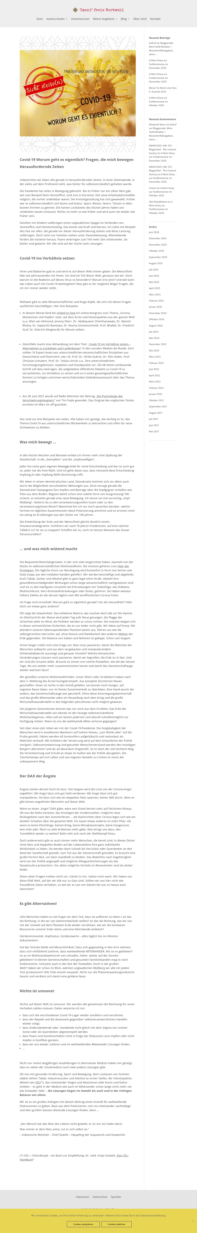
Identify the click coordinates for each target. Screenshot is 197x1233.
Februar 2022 (156, 387)
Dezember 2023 (158, 344)
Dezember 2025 (158, 238)
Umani (152, 188)
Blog (124, 19)
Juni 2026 (154, 232)
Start (39, 19)
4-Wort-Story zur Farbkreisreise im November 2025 (158, 77)
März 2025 (155, 294)
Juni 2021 (154, 425)
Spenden (116, 1196)
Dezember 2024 (158, 313)
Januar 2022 (155, 394)
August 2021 (156, 412)
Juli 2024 (153, 331)
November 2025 (158, 244)
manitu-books (55, 19)
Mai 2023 (154, 350)
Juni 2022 (154, 369)
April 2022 (154, 375)
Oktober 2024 (156, 319)
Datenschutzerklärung (152, 1215)
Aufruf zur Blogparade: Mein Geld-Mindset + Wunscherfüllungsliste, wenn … (162, 132)
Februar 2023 (156, 362)
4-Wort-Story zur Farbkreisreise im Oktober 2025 (158, 101)
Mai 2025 (154, 282)
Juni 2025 (154, 275)
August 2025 (156, 263)
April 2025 (154, 288)
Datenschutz (100, 1196)
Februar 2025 (156, 300)
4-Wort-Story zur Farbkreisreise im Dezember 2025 (158, 64)
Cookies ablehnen (116, 1224)
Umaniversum (80, 19)
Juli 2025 (153, 269)
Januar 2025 (155, 306)
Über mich (140, 19)
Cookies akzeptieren (83, 1224)
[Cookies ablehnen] (193, 1220)
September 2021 (158, 406)
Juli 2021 (153, 418)
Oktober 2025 (156, 250)
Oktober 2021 (156, 400)
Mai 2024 (154, 338)
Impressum (82, 1196)
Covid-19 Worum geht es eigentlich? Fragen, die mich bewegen (77, 159)
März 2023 (155, 356)
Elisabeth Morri (157, 124)
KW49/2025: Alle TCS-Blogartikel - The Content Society (162, 149)
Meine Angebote (103, 19)
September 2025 (158, 257)
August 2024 (156, 325)
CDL (37, 1082)
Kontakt (155, 19)
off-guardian (58, 404)
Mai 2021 (154, 431)
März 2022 (155, 381)
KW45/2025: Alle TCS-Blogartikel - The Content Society (162, 170)
